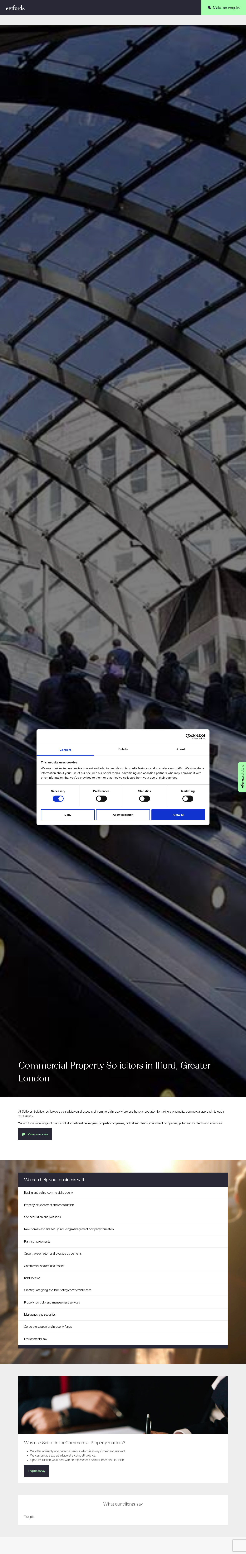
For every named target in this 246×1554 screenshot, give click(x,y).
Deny (67, 814)
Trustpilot (29, 1517)
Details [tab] (123, 749)
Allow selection (123, 814)
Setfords (15, 7)
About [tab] (180, 749)
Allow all (178, 814)
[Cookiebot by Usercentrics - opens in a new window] (188, 736)
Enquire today (36, 1471)
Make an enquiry (37, 1134)
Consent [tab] (65, 749)
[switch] (101, 799)
